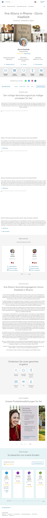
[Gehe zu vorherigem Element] (17, 274)
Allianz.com (11, 515)
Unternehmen (34, 514)
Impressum (4, 514)
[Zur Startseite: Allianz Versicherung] (3, 2)
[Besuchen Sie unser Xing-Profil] (35, 81)
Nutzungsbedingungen (25, 514)
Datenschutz (10, 514)
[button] (23, 42)
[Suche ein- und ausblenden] (44, 6)
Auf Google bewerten (37, 463)
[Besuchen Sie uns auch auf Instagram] (32, 81)
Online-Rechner (5, 515)
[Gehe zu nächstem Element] (29, 274)
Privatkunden (7, 1)
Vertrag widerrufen (5, 507)
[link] (23, 72)
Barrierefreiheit (17, 514)
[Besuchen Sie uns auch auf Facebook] (29, 81)
